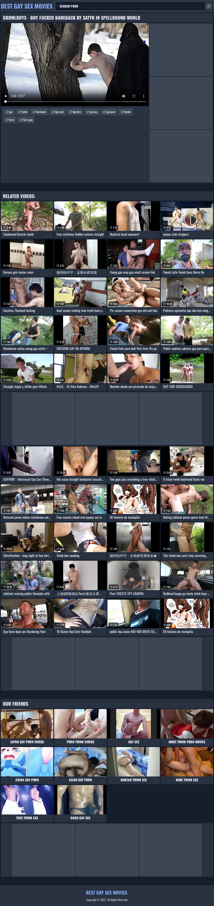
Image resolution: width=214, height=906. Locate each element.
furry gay (28, 119)
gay (11, 111)
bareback (41, 111)
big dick (77, 111)
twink (24, 111)
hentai (127, 111)
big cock (59, 111)
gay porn (110, 111)
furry (11, 119)
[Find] (208, 6)
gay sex (93, 111)
